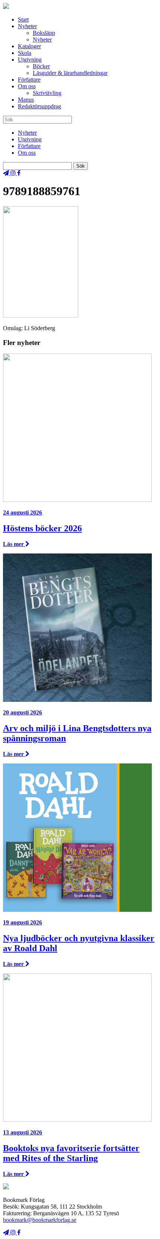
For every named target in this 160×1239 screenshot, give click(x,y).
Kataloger (29, 46)
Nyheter (27, 26)
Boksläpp (44, 33)
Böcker (41, 66)
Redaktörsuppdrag (39, 106)
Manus (26, 99)
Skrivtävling (47, 93)
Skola (24, 53)
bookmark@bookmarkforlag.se (39, 1220)
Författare (29, 79)
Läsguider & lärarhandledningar (70, 73)
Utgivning (30, 59)
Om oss (27, 86)
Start (23, 19)
